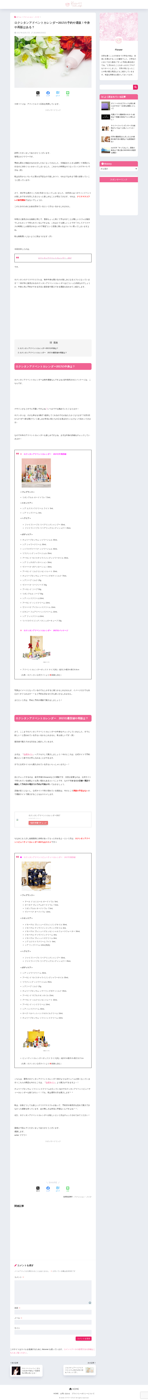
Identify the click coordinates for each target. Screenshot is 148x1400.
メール (18, 1318)
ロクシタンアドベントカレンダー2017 (44, 815)
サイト (17, 1328)
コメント (19, 1277)
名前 (17, 1308)
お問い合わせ (65, 1393)
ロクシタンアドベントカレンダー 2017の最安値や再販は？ (43, 353)
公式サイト (28, 754)
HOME (75, 1389)
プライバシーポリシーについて (83, 1393)
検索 (135, 87)
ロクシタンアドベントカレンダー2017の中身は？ (39, 348)
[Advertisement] (53, 128)
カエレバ (38, 818)
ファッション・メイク (83, 1197)
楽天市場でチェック (39, 823)
